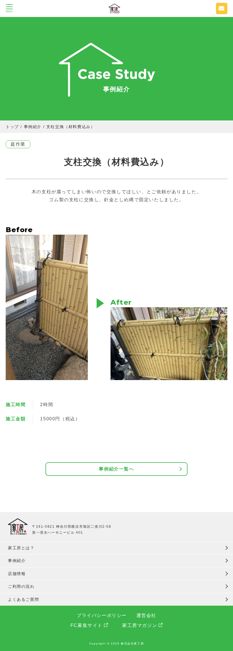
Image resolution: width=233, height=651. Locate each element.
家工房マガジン (139, 625)
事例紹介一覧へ (116, 468)
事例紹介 (17, 560)
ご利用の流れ (21, 586)
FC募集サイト (86, 625)
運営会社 (146, 615)
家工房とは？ (21, 548)
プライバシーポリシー (102, 615)
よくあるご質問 (23, 599)
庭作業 (18, 144)
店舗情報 (17, 573)
